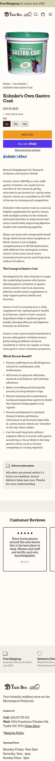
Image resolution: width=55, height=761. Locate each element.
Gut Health (19, 83)
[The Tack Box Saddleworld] (18, 14)
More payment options (27, 150)
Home (6, 83)
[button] (35, 14)
